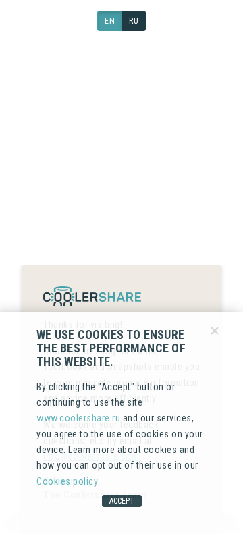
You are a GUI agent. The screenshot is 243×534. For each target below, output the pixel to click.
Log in (74, 174)
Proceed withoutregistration (121, 228)
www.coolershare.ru (78, 417)
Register (162, 174)
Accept (121, 501)
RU (133, 21)
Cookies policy (67, 481)
